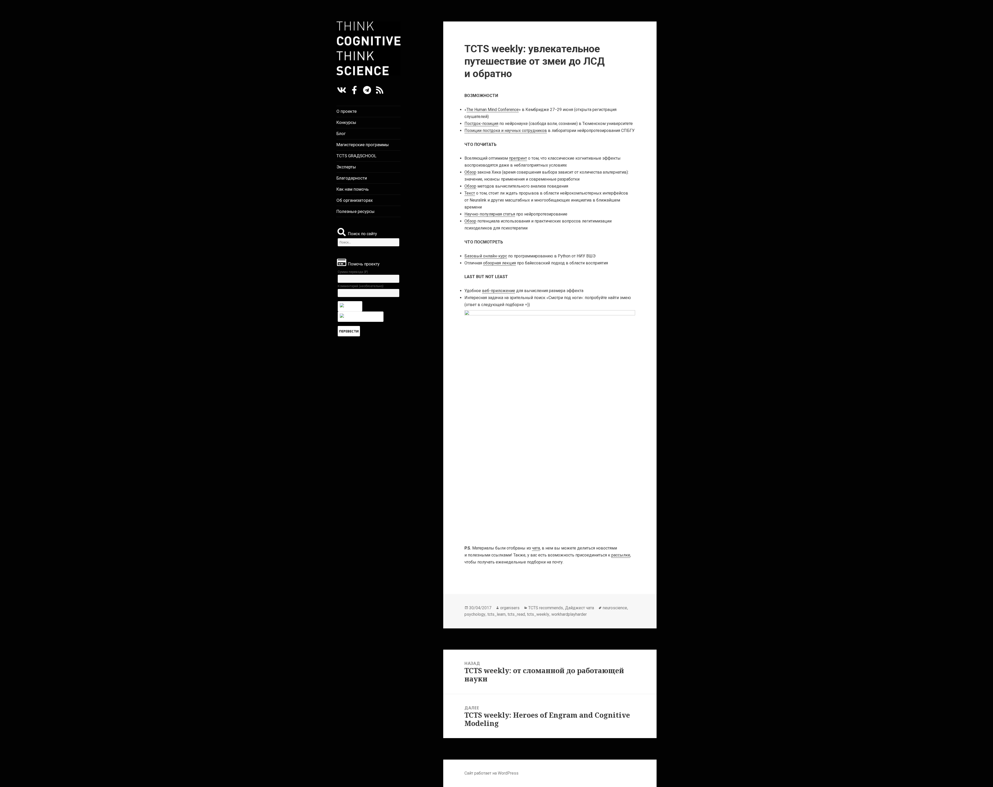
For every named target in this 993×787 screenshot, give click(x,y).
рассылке (620, 555)
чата (536, 548)
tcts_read (516, 614)
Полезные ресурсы (355, 211)
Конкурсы (346, 122)
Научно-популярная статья (489, 214)
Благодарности (351, 178)
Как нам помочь (352, 189)
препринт (518, 158)
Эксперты (346, 166)
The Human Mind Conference (493, 109)
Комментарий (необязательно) (360, 286)
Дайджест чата (579, 607)
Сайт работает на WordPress (491, 773)
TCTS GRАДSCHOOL (356, 155)
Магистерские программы (362, 144)
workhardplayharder (569, 614)
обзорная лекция (499, 263)
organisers (510, 607)
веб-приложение (498, 290)
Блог (341, 133)
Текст (469, 193)
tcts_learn (496, 614)
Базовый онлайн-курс (485, 256)
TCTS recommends (545, 607)
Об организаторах (354, 200)
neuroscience (615, 607)
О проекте (346, 111)
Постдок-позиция (481, 123)
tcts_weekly (538, 614)
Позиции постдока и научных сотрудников (505, 130)
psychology (474, 614)
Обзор (470, 172)
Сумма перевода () (353, 272)
